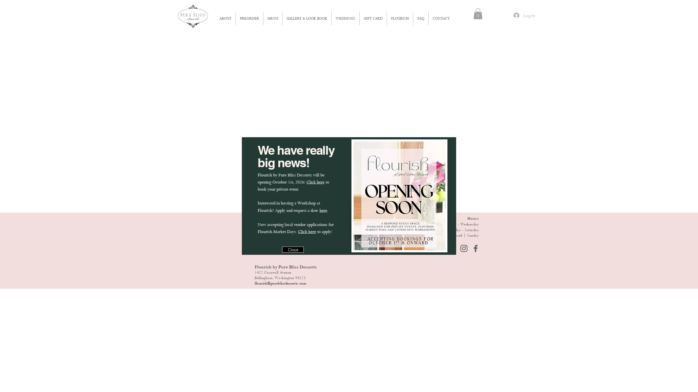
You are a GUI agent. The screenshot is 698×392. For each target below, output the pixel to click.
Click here (315, 182)
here (323, 210)
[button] (293, 250)
